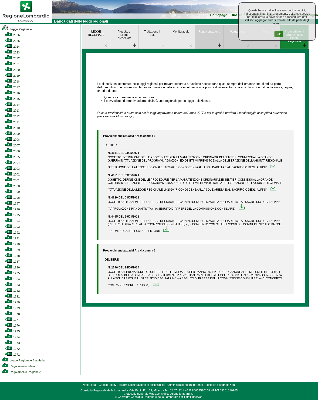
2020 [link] (16, 70)
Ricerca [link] (237, 15)
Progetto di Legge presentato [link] (124, 35)
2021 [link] (16, 64)
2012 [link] (16, 116)
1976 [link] (16, 325)
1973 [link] (16, 343)
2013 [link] (16, 110)
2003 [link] (16, 168)
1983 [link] (16, 285)
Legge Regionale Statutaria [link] (27, 360)
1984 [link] (16, 279)
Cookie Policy (107, 385)
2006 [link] (16, 151)
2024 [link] (16, 46)
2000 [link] (16, 186)
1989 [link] (16, 250)
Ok (279, 34)
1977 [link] (16, 319)
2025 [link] (16, 41)
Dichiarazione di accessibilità (146, 385)
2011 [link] (16, 122)
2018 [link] (16, 81)
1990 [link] (16, 244)
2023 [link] (16, 52)
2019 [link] (16, 75)
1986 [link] (16, 267)
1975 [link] (16, 331)
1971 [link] (16, 354)
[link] (26, 22)
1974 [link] (16, 337)
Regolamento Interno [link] (23, 366)
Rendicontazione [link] (209, 31)
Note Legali (90, 385)
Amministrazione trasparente (185, 385)
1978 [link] (16, 314)
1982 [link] (16, 290)
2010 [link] (16, 128)
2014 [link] (16, 104)
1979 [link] (16, 308)
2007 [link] (16, 145)
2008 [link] (16, 139)
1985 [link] (16, 273)
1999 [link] (16, 192)
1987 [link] (16, 261)
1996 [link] (16, 209)
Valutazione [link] (237, 31)
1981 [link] (16, 296)
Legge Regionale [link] (20, 29)
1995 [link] (16, 215)
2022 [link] (16, 58)
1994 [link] (16, 221)
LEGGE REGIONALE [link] (96, 33)
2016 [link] (16, 93)
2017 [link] (16, 87)
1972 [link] (16, 348)
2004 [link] (16, 163)
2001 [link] (16, 180)
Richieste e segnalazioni (220, 385)
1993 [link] (16, 226)
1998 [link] (16, 197)
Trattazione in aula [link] (152, 33)
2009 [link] (16, 134)
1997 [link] (16, 203)
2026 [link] (16, 35)
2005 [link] (16, 157)
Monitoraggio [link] (181, 31)
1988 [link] (16, 256)
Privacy (122, 385)
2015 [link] (16, 99)
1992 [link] (16, 232)
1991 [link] (16, 238)
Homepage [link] (218, 15)
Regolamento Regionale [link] (25, 372)
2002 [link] (16, 174)
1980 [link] (16, 302)
